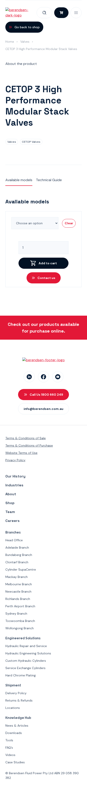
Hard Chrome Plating (20, 675)
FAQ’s (9, 748)
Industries (14, 485)
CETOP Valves (31, 142)
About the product (21, 63)
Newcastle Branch (18, 591)
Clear (69, 223)
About (10, 494)
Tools (9, 740)
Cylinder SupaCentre (20, 569)
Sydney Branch (16, 614)
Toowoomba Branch (20, 621)
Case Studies (15, 762)
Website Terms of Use (21, 453)
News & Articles (16, 726)
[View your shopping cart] (61, 12)
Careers (12, 520)
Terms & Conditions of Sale (25, 438)
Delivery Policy (16, 693)
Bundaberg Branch (18, 555)
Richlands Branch (17, 599)
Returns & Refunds (19, 700)
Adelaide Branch (17, 547)
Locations (12, 708)
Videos (10, 755)
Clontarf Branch (16, 562)
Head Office (14, 540)
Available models (18, 180)
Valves (24, 42)
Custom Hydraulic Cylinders (25, 661)
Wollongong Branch (19, 628)
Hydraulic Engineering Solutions (28, 653)
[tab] (21, 64)
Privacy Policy (15, 460)
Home (9, 42)
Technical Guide (49, 180)
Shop (9, 503)
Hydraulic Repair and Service (26, 646)
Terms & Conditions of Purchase (29, 445)
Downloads (13, 733)
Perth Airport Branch (20, 606)
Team (10, 511)
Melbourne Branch (18, 584)
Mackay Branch (16, 577)
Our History (15, 476)
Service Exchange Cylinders (25, 668)
